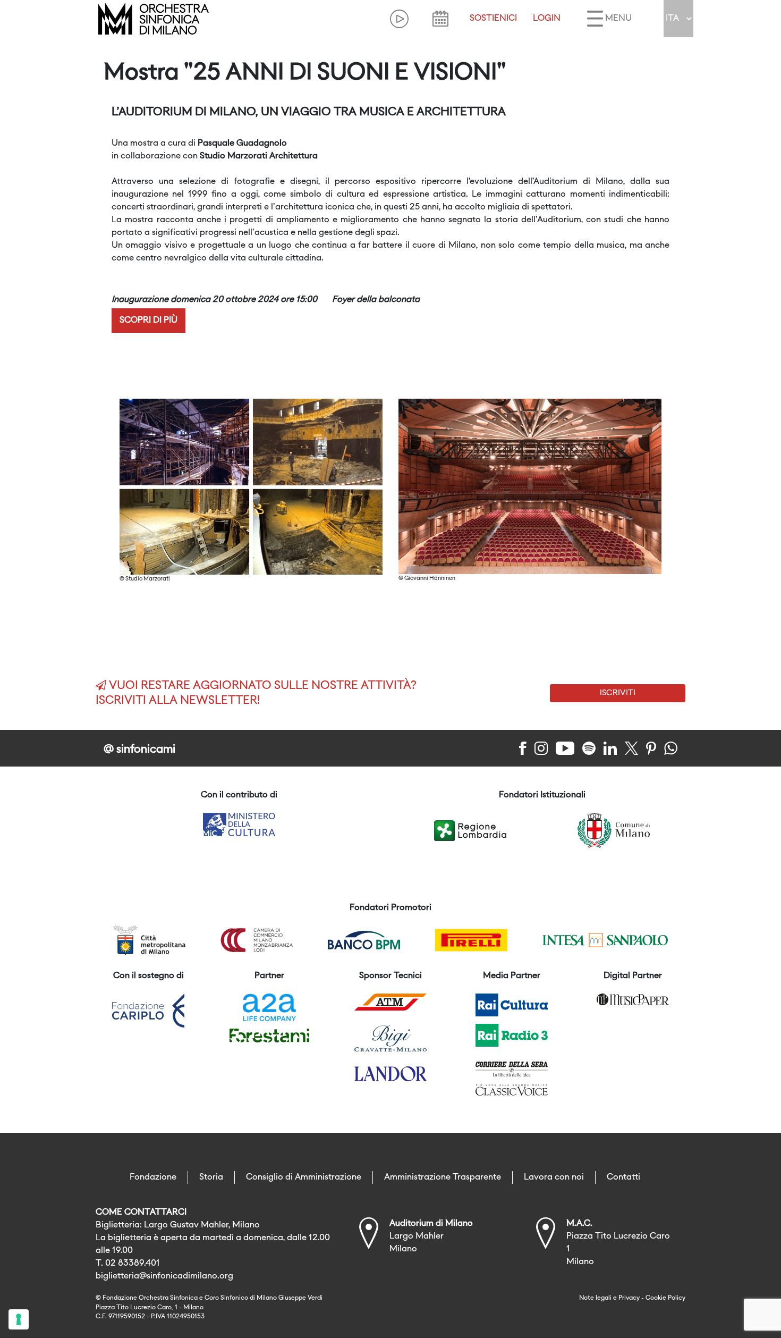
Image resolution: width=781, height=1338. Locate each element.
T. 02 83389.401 (128, 1263)
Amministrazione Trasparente (442, 1177)
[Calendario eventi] (440, 19)
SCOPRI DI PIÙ (148, 320)
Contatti (623, 1177)
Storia (211, 1177)
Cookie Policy (665, 1298)
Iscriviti (617, 693)
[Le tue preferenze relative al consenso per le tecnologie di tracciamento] (19, 1319)
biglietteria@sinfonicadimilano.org (164, 1276)
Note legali (595, 1298)
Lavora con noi (554, 1177)
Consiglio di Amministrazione (303, 1177)
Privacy (629, 1298)
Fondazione (153, 1177)
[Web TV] (399, 19)
